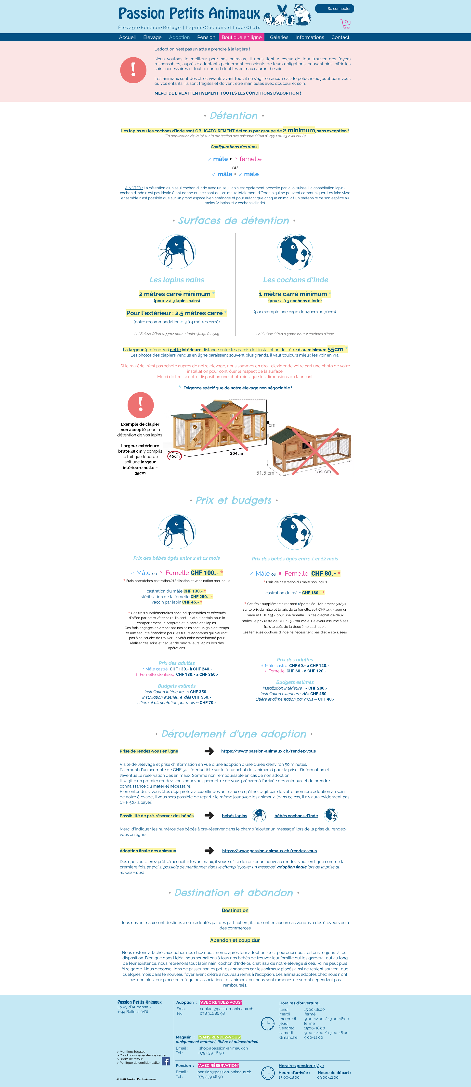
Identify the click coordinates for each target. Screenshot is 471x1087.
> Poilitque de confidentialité (138, 1062)
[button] (346, 24)
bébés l (229, 815)
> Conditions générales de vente (141, 1055)
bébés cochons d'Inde (296, 815)
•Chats (252, 27)
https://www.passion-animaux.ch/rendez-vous (268, 751)
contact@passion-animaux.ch (226, 1008)
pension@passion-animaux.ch (224, 1072)
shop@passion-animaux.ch (223, 1048)
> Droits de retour (130, 1059)
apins (241, 815)
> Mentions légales (131, 1051)
